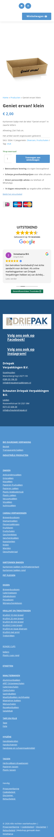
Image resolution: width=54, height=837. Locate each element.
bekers (6, 652)
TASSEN (6, 758)
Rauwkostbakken (11, 707)
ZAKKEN (7, 470)
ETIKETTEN (8, 665)
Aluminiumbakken (11, 680)
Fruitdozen (8, 527)
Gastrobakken (9, 693)
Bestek (6, 446)
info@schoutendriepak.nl (15, 410)
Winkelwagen (35, 16)
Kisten (6, 544)
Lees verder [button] (11, 279)
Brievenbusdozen (11, 517)
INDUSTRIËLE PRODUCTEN (15, 455)
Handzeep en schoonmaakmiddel (19, 748)
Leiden (6, 400)
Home (5, 97)
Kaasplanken (9, 541)
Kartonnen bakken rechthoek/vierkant (21, 566)
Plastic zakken (9, 495)
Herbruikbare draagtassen (15, 763)
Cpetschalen (9, 690)
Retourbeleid (9, 798)
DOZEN (6, 584)
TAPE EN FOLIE (10, 718)
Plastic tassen (9, 770)
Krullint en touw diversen (15, 628)
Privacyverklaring (11, 788)
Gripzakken (8, 478)
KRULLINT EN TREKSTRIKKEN (17, 610)
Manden (7, 548)
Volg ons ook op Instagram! (20, 351)
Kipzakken (8, 481)
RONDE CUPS (9, 646)
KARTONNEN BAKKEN (13, 562)
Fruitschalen (43, 140)
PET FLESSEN (9, 575)
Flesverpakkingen (11, 524)
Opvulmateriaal (10, 551)
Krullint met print (11, 632)
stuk (9, 143)
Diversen (31, 140)
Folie (5, 726)
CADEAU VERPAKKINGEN (14, 513)
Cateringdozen (10, 592)
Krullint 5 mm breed (12, 625)
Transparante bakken (13, 450)
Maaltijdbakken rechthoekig (16, 697)
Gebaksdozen (9, 596)
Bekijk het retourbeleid (12, 194)
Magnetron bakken (12, 700)
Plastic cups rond (11, 655)
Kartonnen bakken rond (14, 570)
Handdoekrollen (10, 741)
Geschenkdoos (10, 534)
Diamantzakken (10, 521)
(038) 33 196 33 (10, 379)
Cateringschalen (10, 686)
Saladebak (8, 710)
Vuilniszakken (9, 505)
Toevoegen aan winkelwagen (32, 158)
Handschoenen (10, 744)
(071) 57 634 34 (10, 406)
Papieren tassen (10, 766)
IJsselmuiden (9, 372)
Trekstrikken (9, 635)
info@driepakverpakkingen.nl (17, 382)
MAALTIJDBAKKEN (11, 675)
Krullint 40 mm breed (13, 621)
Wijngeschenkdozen (12, 603)
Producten (15, 97)
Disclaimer (8, 795)
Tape (5, 722)
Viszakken (7, 502)
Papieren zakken (11, 488)
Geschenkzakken (11, 538)
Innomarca (8, 833)
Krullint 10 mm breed (13, 615)
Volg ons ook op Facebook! (20, 337)
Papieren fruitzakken (13, 485)
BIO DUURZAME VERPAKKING (17, 442)
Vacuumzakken (10, 498)
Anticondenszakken (12, 474)
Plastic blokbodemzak (13, 491)
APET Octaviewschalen (13, 683)
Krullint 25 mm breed (13, 618)
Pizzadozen (8, 599)
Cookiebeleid (9, 792)
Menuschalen (9, 704)
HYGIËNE (7, 736)
